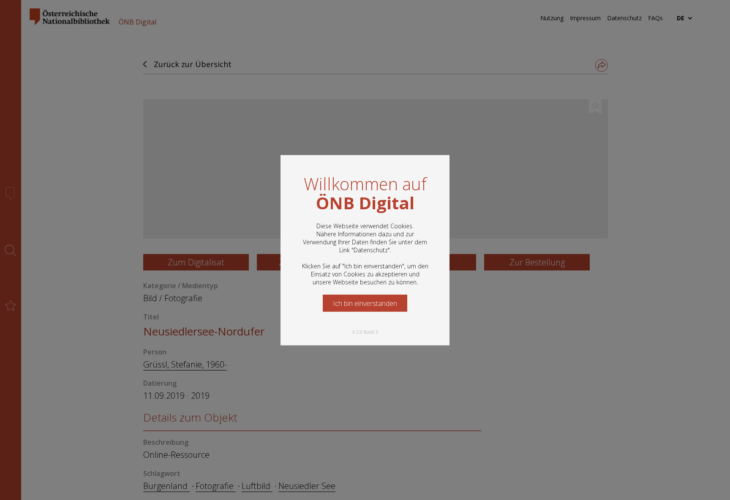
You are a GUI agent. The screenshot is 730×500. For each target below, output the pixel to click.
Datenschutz (371, 250)
